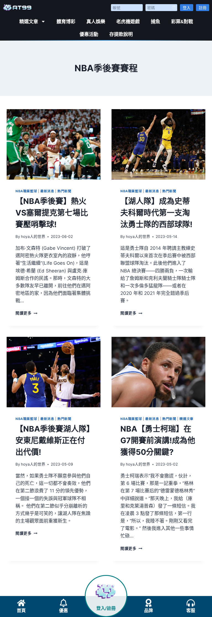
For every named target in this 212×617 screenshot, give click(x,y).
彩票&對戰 (182, 21)
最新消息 (47, 191)
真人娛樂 (95, 21)
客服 (190, 610)
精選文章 (28, 21)
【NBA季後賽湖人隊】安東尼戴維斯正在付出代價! (52, 440)
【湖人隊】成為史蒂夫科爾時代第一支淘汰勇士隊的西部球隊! (156, 212)
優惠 (63, 610)
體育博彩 (66, 21)
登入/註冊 (106, 608)
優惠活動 (89, 34)
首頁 (21, 610)
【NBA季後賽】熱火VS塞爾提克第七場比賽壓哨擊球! (51, 212)
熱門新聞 (64, 191)
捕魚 (155, 21)
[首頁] (21, 603)
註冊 (202, 7)
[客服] (191, 603)
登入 (186, 7)
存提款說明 (121, 34)
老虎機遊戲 (128, 21)
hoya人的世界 (33, 236)
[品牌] (148, 603)
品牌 (148, 610)
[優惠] (63, 603)
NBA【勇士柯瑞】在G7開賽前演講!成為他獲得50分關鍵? (157, 440)
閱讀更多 (26, 313)
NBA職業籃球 (26, 191)
